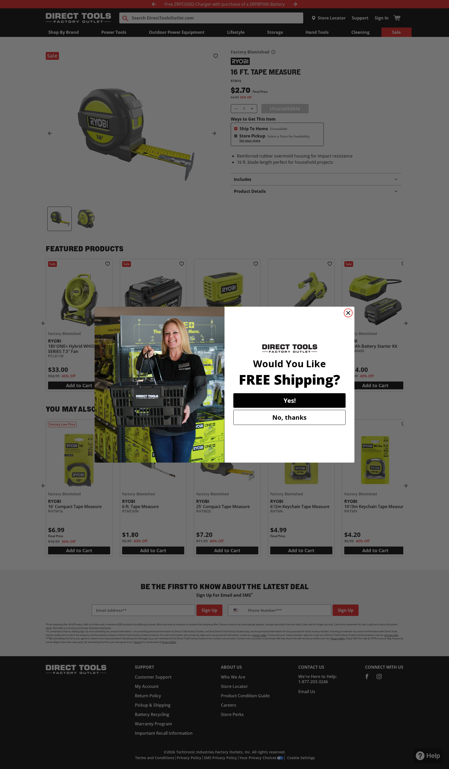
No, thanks (289, 417)
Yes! (289, 400)
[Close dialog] (348, 313)
